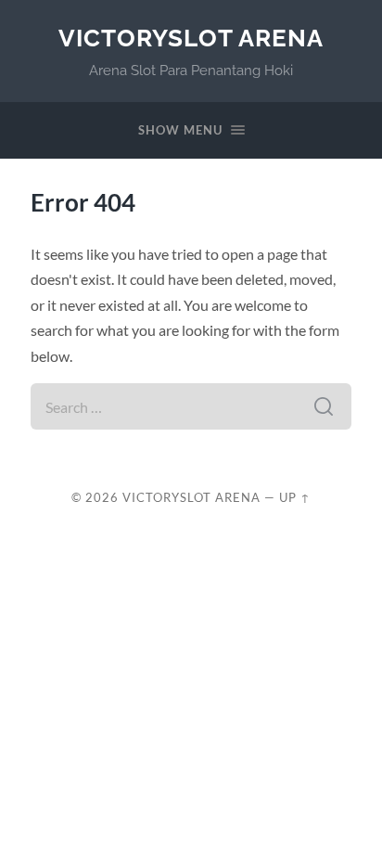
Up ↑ (295, 497)
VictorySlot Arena (191, 37)
